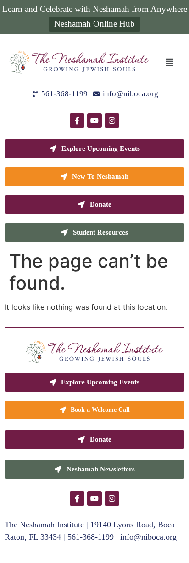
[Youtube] (94, 120)
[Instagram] (112, 120)
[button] (169, 62)
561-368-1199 (90, 536)
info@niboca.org (148, 536)
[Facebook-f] (77, 120)
